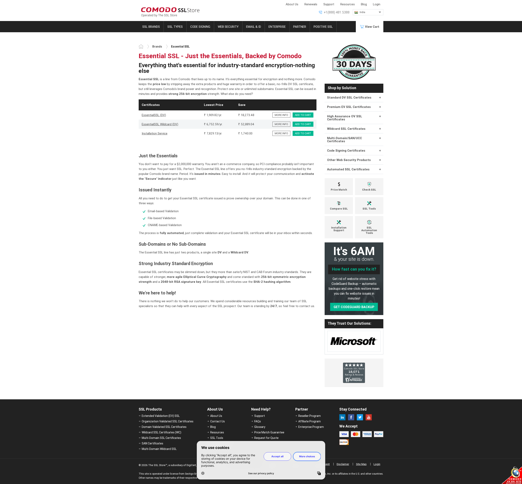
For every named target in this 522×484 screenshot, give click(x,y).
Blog (364, 4)
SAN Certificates (152, 443)
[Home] (141, 46)
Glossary (259, 427)
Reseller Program (309, 416)
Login (376, 4)
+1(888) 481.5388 (336, 12)
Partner (299, 27)
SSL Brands (151, 27)
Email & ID (253, 27)
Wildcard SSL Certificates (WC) (161, 432)
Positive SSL (323, 27)
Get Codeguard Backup (354, 307)
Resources (347, 4)
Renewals (310, 4)
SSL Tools (216, 438)
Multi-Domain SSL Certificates (161, 438)
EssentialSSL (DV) (154, 115)
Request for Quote (266, 438)
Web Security (228, 27)
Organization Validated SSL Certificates (167, 421)
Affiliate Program (309, 421)
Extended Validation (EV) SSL (161, 416)
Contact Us (217, 421)
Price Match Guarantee (269, 432)
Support (328, 4)
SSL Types (175, 27)
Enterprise (277, 27)
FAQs (257, 421)
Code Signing (200, 27)
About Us (292, 4)
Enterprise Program (311, 427)
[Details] (281, 115)
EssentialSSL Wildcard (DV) (160, 124)
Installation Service (154, 133)
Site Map (361, 464)
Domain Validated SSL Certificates (164, 427)
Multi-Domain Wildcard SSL (159, 449)
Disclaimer (343, 464)
